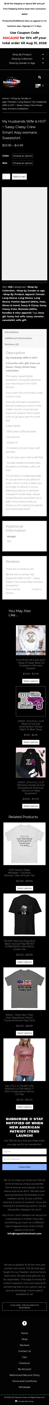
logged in (26, 589)
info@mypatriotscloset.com (24, 1233)
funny (10, 316)
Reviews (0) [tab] (12, 344)
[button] (24, 1167)
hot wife (20, 316)
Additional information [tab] (18, 338)
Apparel (30, 294)
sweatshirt (8, 320)
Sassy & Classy (30, 305)
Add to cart (19, 176)
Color (5, 155)
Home (5, 98)
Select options (31, 681)
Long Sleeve (24, 102)
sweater (39, 316)
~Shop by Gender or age (30, 290)
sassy (29, 316)
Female (12, 102)
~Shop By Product (13, 294)
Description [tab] (12, 332)
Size (4, 163)
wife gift (21, 320)
